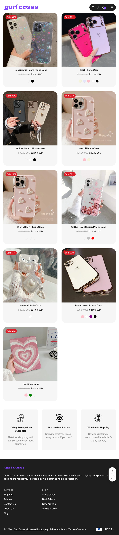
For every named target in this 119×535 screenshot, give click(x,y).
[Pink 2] (92, 159)
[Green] (30, 395)
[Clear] (28, 81)
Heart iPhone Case (89, 148)
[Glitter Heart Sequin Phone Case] (89, 197)
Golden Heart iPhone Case (30, 148)
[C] (34, 238)
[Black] (32, 81)
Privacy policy (57, 529)
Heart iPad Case (30, 383)
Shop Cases (48, 494)
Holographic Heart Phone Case (30, 69)
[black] (95, 316)
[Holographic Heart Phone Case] (30, 40)
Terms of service (77, 529)
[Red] (92, 238)
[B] (30, 238)
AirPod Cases (49, 508)
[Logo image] (21, 7)
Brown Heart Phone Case (88, 305)
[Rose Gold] (84, 238)
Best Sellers (48, 499)
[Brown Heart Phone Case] (89, 275)
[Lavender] (84, 81)
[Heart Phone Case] (89, 40)
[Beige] (80, 81)
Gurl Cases (19, 529)
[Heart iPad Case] (30, 354)
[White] (92, 81)
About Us (9, 508)
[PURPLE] (90, 316)
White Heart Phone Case (30, 226)
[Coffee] (26, 159)
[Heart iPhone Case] (89, 118)
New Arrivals (49, 503)
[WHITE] (86, 316)
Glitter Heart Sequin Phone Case (88, 226)
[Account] (98, 7)
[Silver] (88, 238)
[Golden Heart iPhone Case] (30, 118)
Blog (6, 513)
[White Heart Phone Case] (30, 197)
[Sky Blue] (34, 395)
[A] (26, 238)
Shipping (8, 494)
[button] (110, 529)
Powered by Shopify (37, 529)
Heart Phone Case (88, 69)
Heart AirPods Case (30, 305)
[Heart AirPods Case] (30, 275)
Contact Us (10, 503)
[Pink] (88, 81)
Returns (8, 499)
